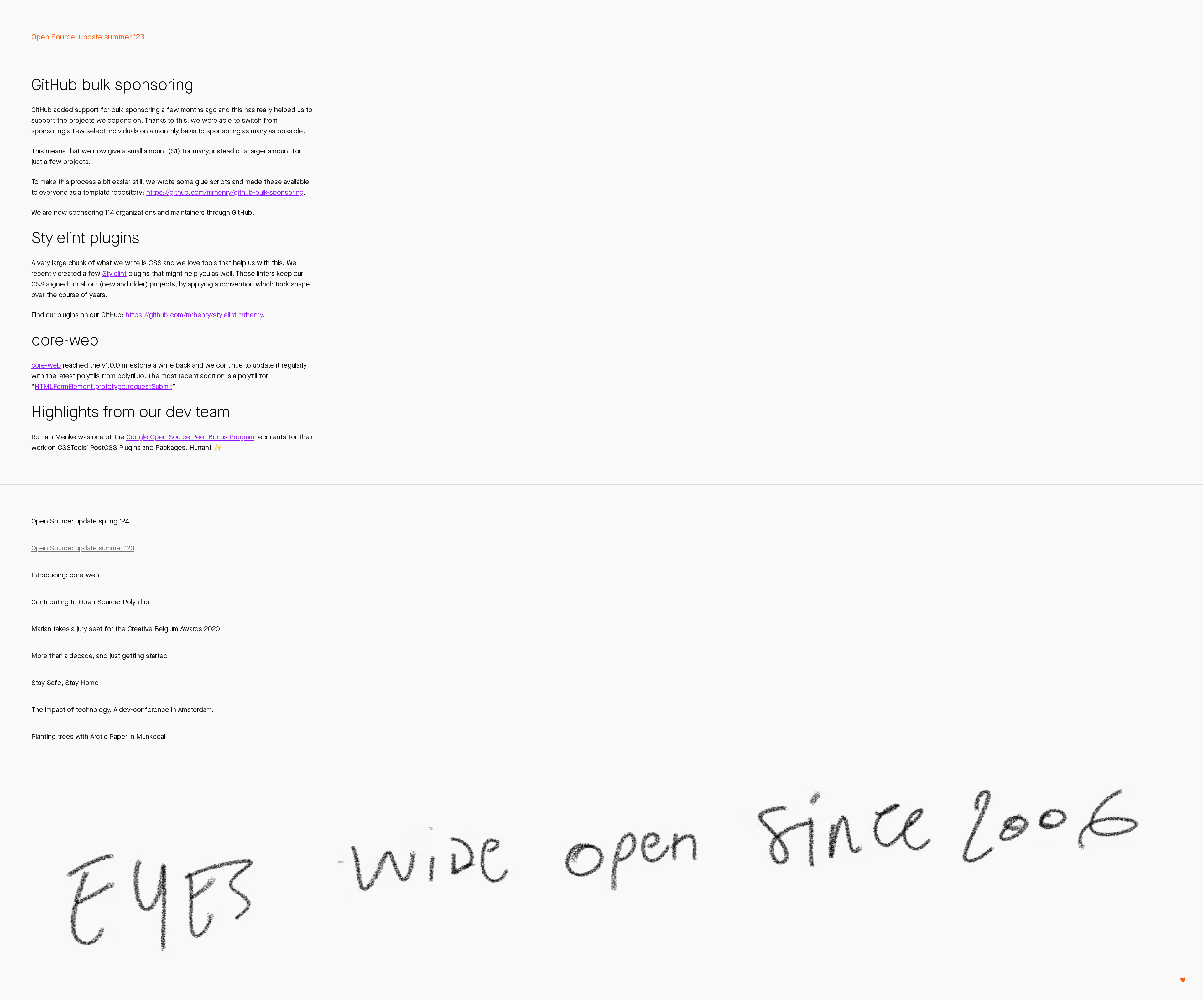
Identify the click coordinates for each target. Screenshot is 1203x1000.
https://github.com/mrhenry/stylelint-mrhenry (194, 314)
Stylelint (114, 273)
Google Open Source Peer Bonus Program (190, 436)
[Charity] (1183, 980)
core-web (46, 365)
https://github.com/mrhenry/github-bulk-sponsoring (225, 192)
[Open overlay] (1183, 20)
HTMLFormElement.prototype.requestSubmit (103, 386)
